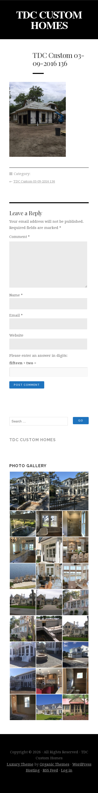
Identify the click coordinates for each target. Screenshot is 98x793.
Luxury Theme (20, 764)
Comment (19, 237)
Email (16, 315)
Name (16, 295)
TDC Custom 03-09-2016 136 (34, 181)
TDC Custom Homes (49, 19)
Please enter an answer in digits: (38, 356)
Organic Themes (54, 764)
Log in (66, 770)
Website (16, 335)
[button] (29, 491)
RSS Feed (50, 770)
